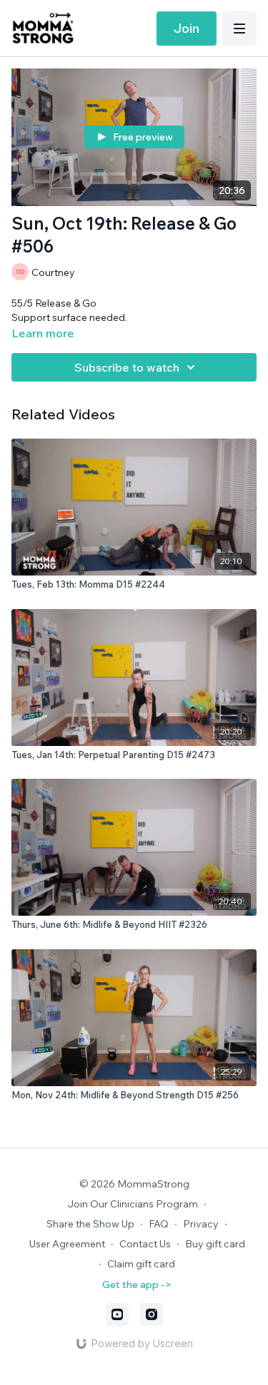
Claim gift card (141, 1263)
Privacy (201, 1223)
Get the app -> (137, 1284)
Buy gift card (215, 1243)
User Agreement (67, 1243)
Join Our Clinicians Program (132, 1203)
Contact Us (145, 1243)
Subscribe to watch (126, 367)
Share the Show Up (90, 1223)
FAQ (159, 1223)
